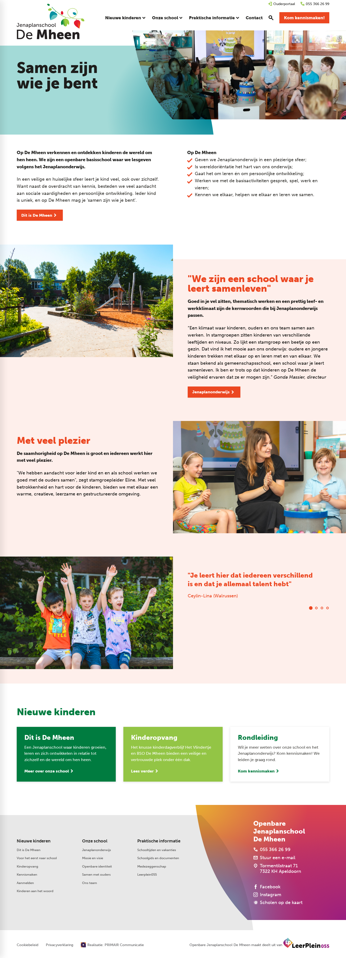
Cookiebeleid (27, 945)
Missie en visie (92, 858)
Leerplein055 (147, 874)
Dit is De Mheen (29, 850)
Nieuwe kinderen (33, 840)
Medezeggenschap (151, 866)
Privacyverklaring (59, 945)
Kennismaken (27, 874)
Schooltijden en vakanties (156, 850)
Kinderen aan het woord (35, 891)
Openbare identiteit (97, 866)
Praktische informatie (158, 840)
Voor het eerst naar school (37, 858)
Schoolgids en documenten (158, 858)
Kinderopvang (27, 866)
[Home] (50, 21)
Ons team (89, 883)
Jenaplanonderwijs (96, 850)
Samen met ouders (96, 874)
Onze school (94, 840)
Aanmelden (25, 883)
